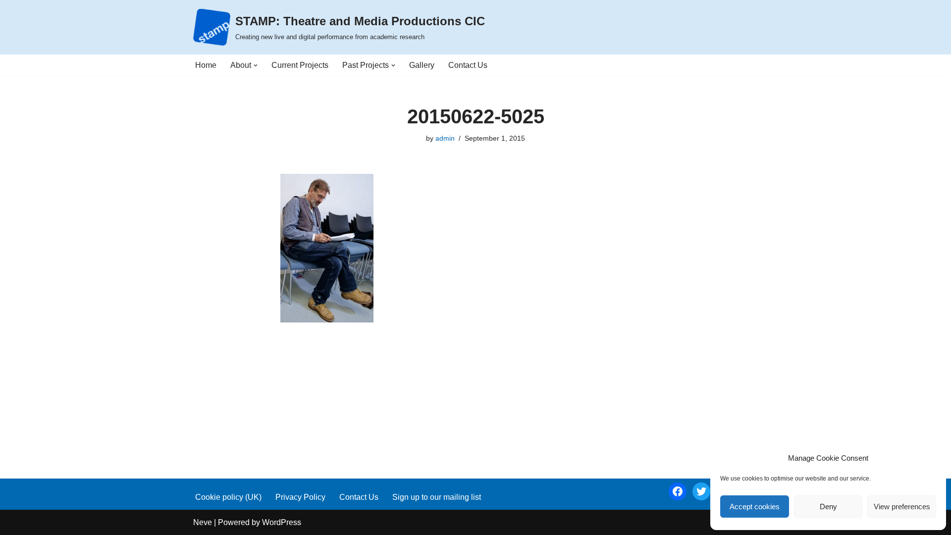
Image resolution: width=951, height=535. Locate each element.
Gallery (421, 65)
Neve (202, 522)
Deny (828, 506)
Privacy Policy (300, 497)
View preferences (902, 506)
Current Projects (299, 65)
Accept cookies (755, 506)
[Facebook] (678, 491)
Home (205, 65)
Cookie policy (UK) (228, 497)
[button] (256, 65)
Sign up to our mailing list (436, 497)
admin (445, 138)
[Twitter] (701, 491)
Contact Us (467, 65)
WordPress (281, 522)
